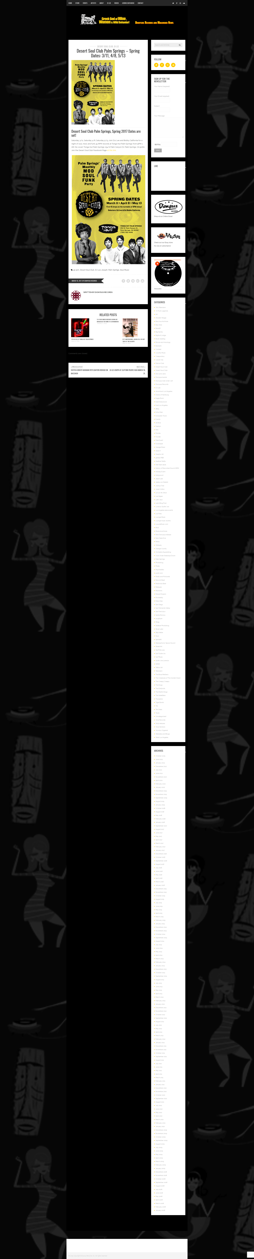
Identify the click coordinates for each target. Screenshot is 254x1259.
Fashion (158, 426)
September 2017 (161, 826)
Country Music (161, 353)
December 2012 (161, 1008)
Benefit (158, 328)
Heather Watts (160, 461)
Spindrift (158, 639)
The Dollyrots (160, 688)
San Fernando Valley (163, 608)
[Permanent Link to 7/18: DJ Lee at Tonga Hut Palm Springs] (80, 336)
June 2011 (159, 1067)
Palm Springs (113, 270)
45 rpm (76, 270)
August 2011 (160, 1060)
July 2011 (159, 1063)
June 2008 (159, 1193)
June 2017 (159, 833)
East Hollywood (161, 402)
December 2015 (161, 889)
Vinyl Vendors (160, 727)
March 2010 (160, 1119)
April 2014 (159, 955)
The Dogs (159, 685)
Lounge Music (160, 517)
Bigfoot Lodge (161, 335)
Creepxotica (160, 356)
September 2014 (161, 938)
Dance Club (160, 363)
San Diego (159, 604)
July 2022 (159, 770)
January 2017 (160, 850)
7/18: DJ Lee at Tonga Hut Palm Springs (82, 339)
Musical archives (161, 531)
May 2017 (159, 836)
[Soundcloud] (184, 3)
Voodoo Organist (162, 730)
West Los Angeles (162, 737)
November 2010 (161, 1091)
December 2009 (161, 1130)
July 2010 (159, 1105)
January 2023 (160, 763)
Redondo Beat (161, 583)
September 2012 (161, 1018)
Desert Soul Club (105, 46)
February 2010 (160, 1123)
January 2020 (160, 787)
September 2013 (161, 976)
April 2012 (159, 1032)
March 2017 (159, 843)
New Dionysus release (163, 535)
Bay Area (159, 325)
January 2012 (160, 1042)
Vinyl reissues (160, 723)
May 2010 (159, 1112)
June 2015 (159, 906)
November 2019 (161, 794)
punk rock (159, 573)
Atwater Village (161, 318)
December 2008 (161, 1172)
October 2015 (160, 896)
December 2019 (161, 791)
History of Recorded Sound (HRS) (167, 468)
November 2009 (161, 1133)
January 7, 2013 (102, 323)
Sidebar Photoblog (162, 625)
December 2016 (161, 854)
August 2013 (160, 980)
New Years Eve (161, 538)
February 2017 (160, 847)
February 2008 (161, 1207)
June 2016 (159, 871)
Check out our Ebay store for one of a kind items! (163, 244)
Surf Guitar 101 (160, 653)
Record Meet (160, 580)
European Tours (161, 416)
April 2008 (159, 1200)
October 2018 (160, 808)
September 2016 (161, 861)
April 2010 (159, 1116)
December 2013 (161, 969)
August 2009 (160, 1144)
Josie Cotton (160, 489)
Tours (157, 713)
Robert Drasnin (161, 594)
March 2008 (160, 1203)
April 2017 (159, 840)
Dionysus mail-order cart (164, 381)
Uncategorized (161, 716)
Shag (157, 622)
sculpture (159, 618)
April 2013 (159, 994)
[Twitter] (173, 3)
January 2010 (160, 1126)
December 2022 (161, 766)
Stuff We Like (160, 650)
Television (159, 671)
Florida (158, 433)
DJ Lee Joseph (101, 270)
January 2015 (160, 924)
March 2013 (159, 997)
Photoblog (159, 562)
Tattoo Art (159, 667)
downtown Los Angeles (164, 391)
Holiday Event (160, 472)
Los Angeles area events (164, 510)
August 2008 (160, 1186)
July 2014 (159, 945)
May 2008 (159, 1196)
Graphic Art (160, 454)
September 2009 (161, 1140)
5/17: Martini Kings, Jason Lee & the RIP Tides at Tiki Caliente (133, 340)
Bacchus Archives (162, 321)
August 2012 (160, 1021)
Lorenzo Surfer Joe (162, 507)
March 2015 (159, 917)
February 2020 (161, 784)
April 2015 (159, 913)
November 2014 (161, 931)
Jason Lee (159, 479)
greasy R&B (160, 458)
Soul (157, 636)
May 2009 (159, 1154)
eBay (157, 409)
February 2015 (160, 920)
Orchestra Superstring (163, 552)
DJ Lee (109, 3)
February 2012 (160, 1039)
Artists (93, 3)
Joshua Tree (160, 486)
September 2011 (161, 1056)
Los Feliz (159, 514)
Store (77, 3)
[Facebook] (176, 3)
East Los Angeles (162, 405)
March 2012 (159, 1035)
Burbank (159, 346)
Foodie (158, 437)
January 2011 (160, 1084)
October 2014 (160, 934)
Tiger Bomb (160, 702)
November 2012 (161, 1011)
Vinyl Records (160, 720)
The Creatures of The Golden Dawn (168, 678)
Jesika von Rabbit (162, 482)
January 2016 (160, 885)
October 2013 (160, 973)
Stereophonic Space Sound (165, 643)
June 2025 (159, 759)
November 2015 (161, 892)
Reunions (159, 591)
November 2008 (161, 1175)
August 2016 (160, 864)
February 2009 (161, 1165)
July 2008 (159, 1189)
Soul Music (124, 270)
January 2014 (160, 966)
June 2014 (159, 948)
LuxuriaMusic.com (162, 524)
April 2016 (159, 878)
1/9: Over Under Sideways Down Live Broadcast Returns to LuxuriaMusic (108, 320)
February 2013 (160, 1001)
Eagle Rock (160, 398)
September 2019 (161, 798)
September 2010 (161, 1098)
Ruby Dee (159, 601)
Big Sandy (159, 332)
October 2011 (160, 1053)
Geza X (158, 451)
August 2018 (160, 812)
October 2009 (160, 1137)
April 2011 (159, 1074)
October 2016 (160, 857)
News (157, 541)
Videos (116, 3)
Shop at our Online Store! (163, 216)
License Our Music (128, 3)
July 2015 (159, 903)
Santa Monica (160, 615)
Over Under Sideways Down (165, 556)
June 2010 (159, 1109)
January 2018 (160, 822)
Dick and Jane (161, 374)
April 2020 (159, 780)
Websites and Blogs (163, 734)
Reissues (159, 587)
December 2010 (161, 1088)
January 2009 (160, 1168)
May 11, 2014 (126, 343)
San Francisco (160, 611)
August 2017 (160, 829)
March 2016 (160, 882)
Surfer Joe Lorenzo (162, 660)
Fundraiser (159, 444)
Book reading (160, 339)
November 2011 (161, 1050)
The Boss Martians (162, 674)
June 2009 (159, 1151)
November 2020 (161, 777)
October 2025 (160, 756)
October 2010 (160, 1095)
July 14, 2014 (75, 341)
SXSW (158, 664)
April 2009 (159, 1158)
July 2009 (159, 1147)
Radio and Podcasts (163, 576)
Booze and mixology (163, 342)
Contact (140, 3)
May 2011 (159, 1070)
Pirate (158, 566)
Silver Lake (159, 629)
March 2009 (160, 1161)
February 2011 (160, 1081)
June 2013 (159, 987)
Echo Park (159, 412)
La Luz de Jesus (161, 493)
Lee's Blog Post (161, 503)
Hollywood (159, 475)
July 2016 (159, 868)
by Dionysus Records (89, 281)
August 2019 (160, 801)
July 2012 (159, 1025)
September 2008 (161, 1182)
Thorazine (159, 699)
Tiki (157, 706)
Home (70, 3)
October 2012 (160, 1015)
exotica (158, 423)
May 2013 (159, 990)
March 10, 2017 (77, 281)
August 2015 (160, 899)
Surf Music (159, 657)
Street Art (159, 646)
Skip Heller (159, 632)
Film (157, 430)
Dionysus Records (162, 384)
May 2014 (159, 952)
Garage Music (160, 447)
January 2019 (160, 805)
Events (85, 3)
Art (157, 314)
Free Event (159, 440)
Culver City (159, 360)
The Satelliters (160, 695)
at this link (111, 150)
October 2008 (160, 1179)
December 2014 (161, 927)
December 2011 (161, 1046)
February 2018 (160, 819)
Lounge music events (163, 521)
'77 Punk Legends (162, 311)
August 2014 (160, 941)
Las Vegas (159, 496)
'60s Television (161, 307)
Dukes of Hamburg (162, 395)
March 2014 (160, 959)
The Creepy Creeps (162, 681)
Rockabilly (159, 597)
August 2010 (160, 1102)
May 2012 (159, 1029)
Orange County (161, 549)
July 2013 (159, 983)
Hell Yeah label (161, 465)
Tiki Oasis (159, 709)
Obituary (159, 545)
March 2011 (159, 1077)
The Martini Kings (161, 692)
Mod (157, 528)
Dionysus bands (161, 377)
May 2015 (159, 910)
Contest (158, 349)
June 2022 (159, 773)
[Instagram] (180, 3)
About (102, 3)
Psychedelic (160, 570)
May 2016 (159, 875)
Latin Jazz (159, 500)
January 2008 (160, 1210)
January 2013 (160, 1004)
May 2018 (159, 815)
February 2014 (160, 962)
